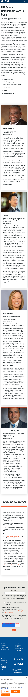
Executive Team (4, 647)
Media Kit (3, 671)
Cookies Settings (5, 691)
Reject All (15, 691)
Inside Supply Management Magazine (12, 82)
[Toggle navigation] (24, 1)
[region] (14, 686)
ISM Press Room (7, 87)
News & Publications (7, 79)
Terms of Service (8, 612)
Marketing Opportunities (4, 659)
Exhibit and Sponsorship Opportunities (4, 668)
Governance (3, 645)
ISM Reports (5, 90)
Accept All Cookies (6, 694)
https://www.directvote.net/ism (13, 536)
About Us (3, 643)
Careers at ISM (4, 653)
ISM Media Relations (5, 655)
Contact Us (6, 688)
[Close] (26, 677)
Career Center (18, 650)
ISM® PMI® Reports (19, 648)
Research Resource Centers (9, 93)
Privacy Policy (21, 611)
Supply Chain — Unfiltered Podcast (12, 84)
